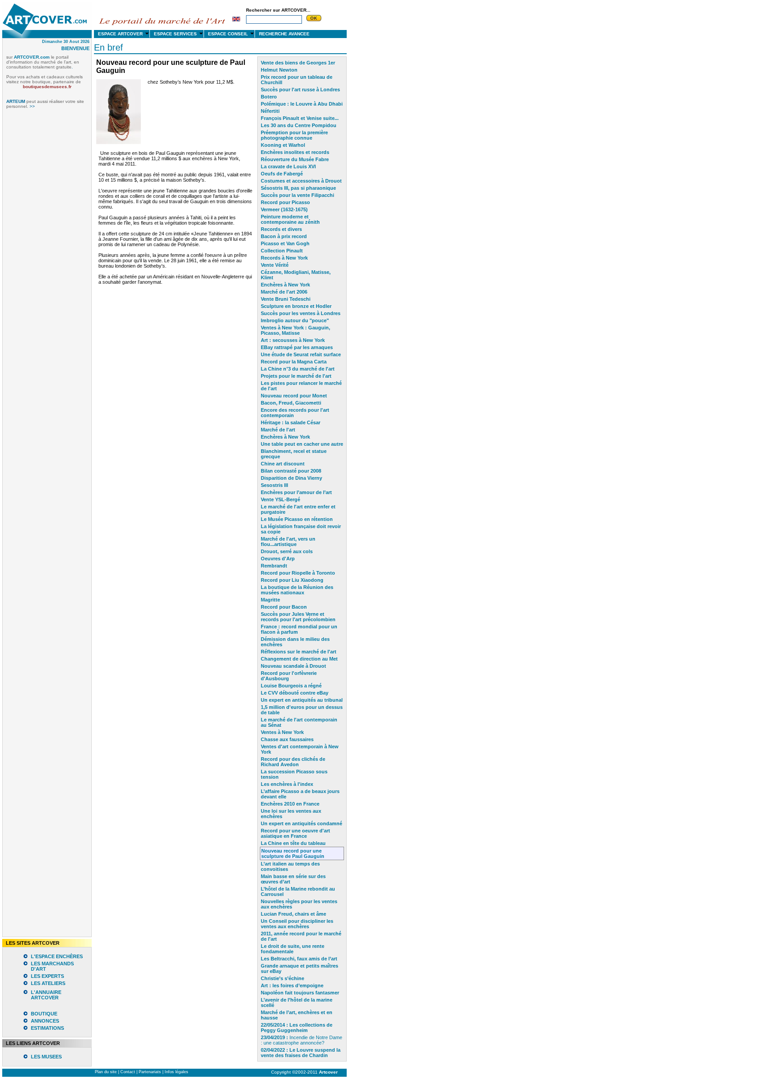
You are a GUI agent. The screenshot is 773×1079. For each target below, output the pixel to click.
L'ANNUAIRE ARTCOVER (46, 994)
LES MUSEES (46, 1056)
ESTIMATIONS (47, 1028)
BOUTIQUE (44, 1013)
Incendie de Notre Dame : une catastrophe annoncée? (301, 1040)
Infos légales (176, 1072)
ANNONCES (45, 1021)
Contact (127, 1072)
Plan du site (106, 1072)
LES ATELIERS (48, 983)
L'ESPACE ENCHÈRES (57, 956)
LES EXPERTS (47, 976)
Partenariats (150, 1072)
